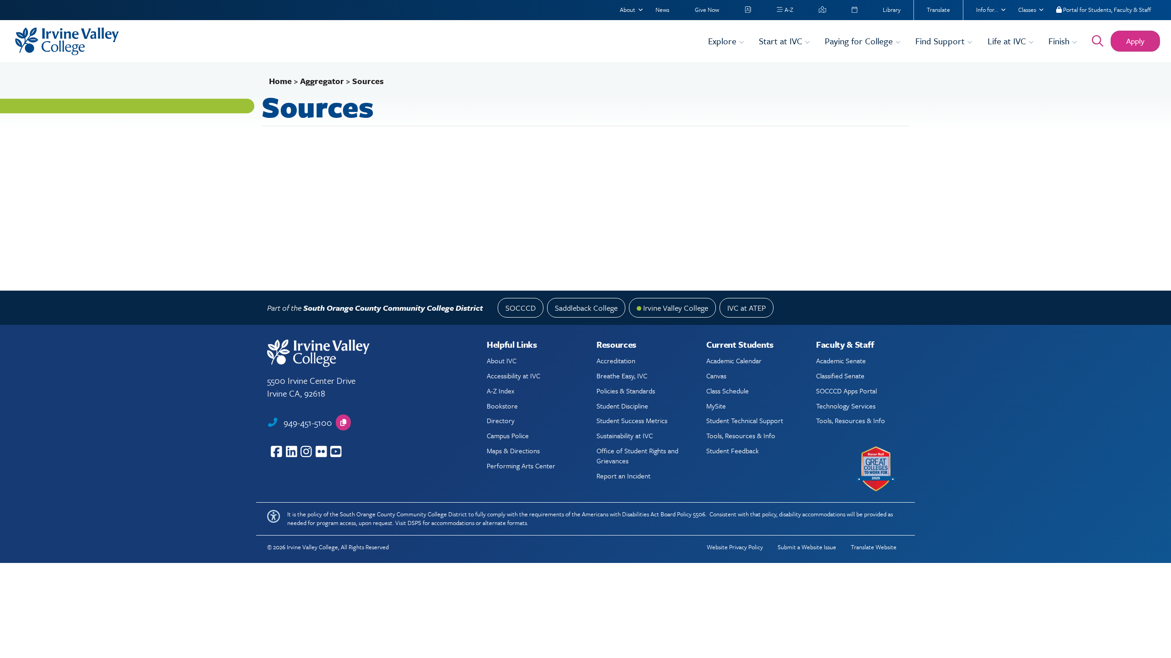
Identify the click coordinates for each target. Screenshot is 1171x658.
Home (280, 81)
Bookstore (502, 406)
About (627, 9)
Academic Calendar (734, 361)
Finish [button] (1060, 41)
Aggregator (322, 81)
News (662, 9)
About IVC (501, 361)
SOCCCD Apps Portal (846, 391)
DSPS (414, 522)
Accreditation (615, 361)
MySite (716, 406)
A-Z (788, 9)
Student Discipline (622, 406)
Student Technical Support (744, 420)
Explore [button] (723, 41)
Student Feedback (732, 451)
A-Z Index (500, 391)
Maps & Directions (513, 451)
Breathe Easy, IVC (621, 376)
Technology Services (846, 406)
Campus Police (508, 435)
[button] (343, 422)
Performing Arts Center (521, 466)
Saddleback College (586, 307)
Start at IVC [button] (782, 41)
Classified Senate (840, 376)
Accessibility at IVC (513, 376)
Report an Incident (623, 476)
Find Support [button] (941, 41)
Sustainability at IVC (624, 435)
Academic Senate (841, 361)
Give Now (707, 9)
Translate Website (874, 547)
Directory (501, 420)
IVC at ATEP (746, 307)
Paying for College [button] (860, 41)
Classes (1027, 9)
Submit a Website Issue (807, 547)
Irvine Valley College (675, 307)
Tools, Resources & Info (740, 435)
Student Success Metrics (631, 420)
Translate (938, 9)
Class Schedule (727, 391)
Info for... (987, 9)
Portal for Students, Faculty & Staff (1106, 9)
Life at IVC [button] (1008, 41)
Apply (1135, 41)
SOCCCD (520, 307)
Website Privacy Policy (735, 547)
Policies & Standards (625, 391)
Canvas (716, 376)
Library (892, 9)
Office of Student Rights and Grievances (637, 456)
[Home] (356, 41)
